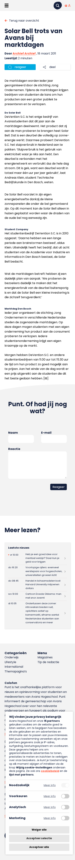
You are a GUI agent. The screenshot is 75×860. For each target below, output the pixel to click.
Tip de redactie (48, 662)
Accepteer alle (39, 847)
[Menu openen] (6, 5)
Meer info (50, 785)
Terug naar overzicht (24, 20)
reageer (20, 67)
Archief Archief (24, 53)
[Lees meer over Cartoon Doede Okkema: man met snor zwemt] (37, 596)
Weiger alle (39, 829)
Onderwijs (12, 657)
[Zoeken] (57, 5)
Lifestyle (10, 662)
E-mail (46, 433)
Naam (13, 433)
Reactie (14, 449)
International (14, 667)
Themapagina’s (16, 671)
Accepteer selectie (39, 838)
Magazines (45, 657)
